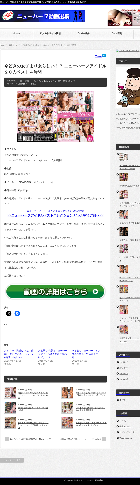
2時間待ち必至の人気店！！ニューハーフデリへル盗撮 (80, 439)
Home (2, 45)
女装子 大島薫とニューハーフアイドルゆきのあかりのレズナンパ (52, 354)
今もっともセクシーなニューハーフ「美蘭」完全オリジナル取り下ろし (91, 394)
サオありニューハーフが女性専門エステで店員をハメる (86, 354)
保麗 (65, 81)
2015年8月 (124, 368)
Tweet (98, 56)
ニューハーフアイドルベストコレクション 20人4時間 (55, 210)
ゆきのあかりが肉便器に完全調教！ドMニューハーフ (30, 439)
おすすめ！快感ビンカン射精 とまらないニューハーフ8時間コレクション (19, 354)
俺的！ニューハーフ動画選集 (89, 480)
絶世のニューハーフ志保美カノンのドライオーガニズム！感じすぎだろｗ (33, 395)
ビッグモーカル (55, 81)
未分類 (11, 45)
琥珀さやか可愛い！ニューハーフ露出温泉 (33, 409)
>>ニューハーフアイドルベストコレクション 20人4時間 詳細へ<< (55, 215)
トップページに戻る (11, 460)
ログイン (123, 421)
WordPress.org (126, 438)
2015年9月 (124, 362)
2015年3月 (124, 379)
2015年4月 (124, 373)
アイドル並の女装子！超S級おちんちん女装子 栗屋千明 (90, 409)
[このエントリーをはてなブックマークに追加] (104, 56)
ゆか (45, 81)
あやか (39, 81)
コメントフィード (127, 432)
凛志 (70, 81)
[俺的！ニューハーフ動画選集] (42, 20)
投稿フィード (125, 426)
